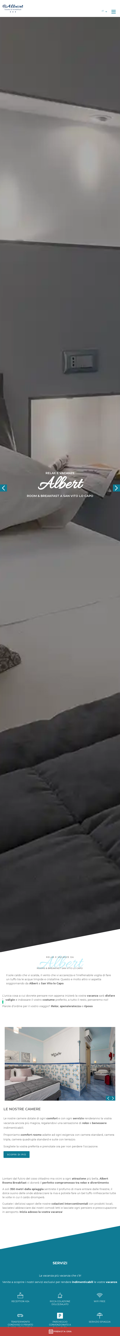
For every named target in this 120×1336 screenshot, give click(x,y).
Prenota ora (63, 1331)
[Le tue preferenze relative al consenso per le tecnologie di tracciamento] (3, 1002)
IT (103, 11)
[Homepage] (16, 8)
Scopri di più (16, 1154)
